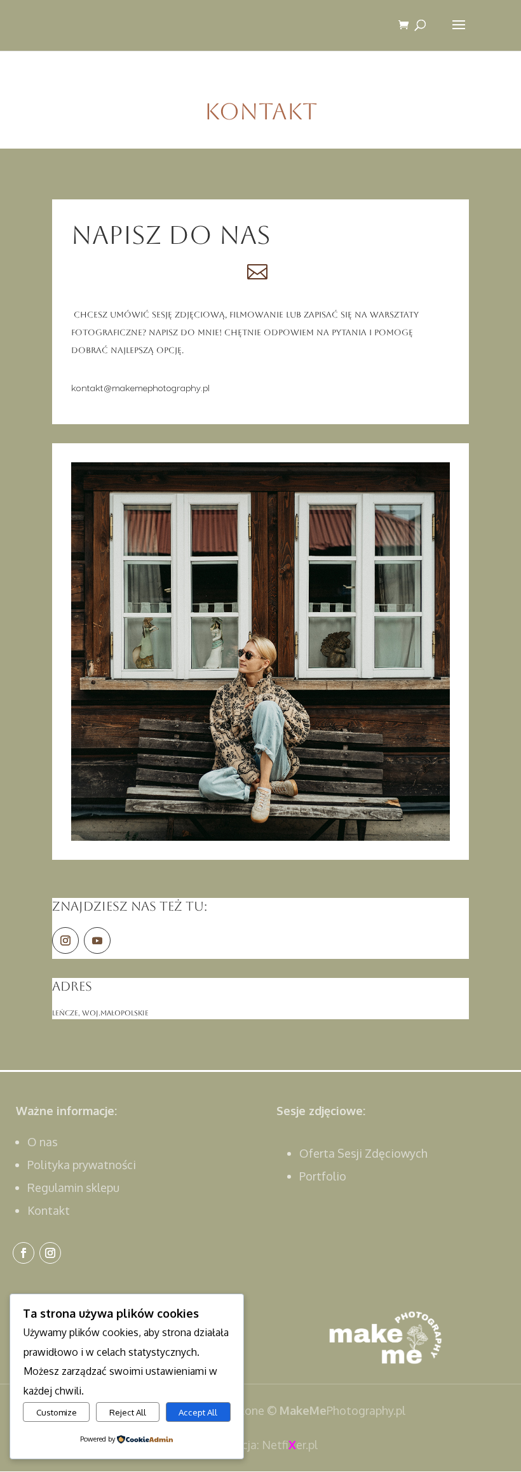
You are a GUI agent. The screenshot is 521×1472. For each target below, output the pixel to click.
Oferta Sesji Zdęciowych (363, 1153)
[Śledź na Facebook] (23, 1253)
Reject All (127, 1412)
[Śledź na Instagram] (65, 940)
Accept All (198, 1412)
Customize (56, 1412)
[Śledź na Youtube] (97, 940)
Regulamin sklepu (73, 1187)
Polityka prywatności (81, 1165)
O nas (42, 1142)
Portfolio (322, 1176)
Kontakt (48, 1210)
